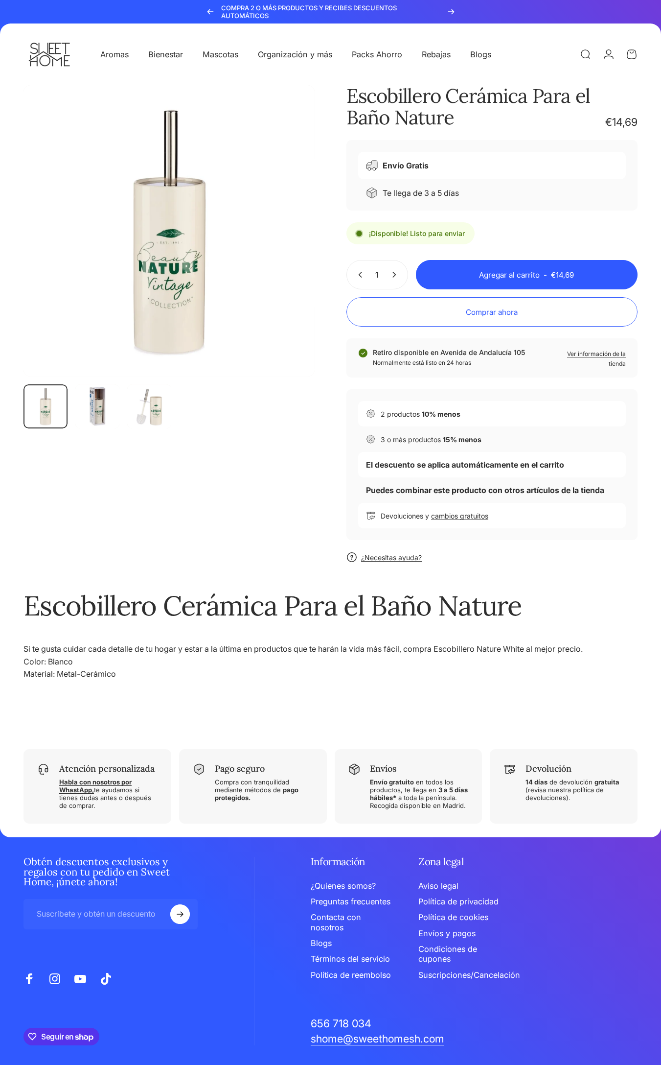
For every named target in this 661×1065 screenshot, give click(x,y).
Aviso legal (438, 886)
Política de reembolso (351, 975)
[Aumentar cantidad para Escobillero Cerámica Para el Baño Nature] (396, 274)
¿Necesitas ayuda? (391, 557)
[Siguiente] (451, 12)
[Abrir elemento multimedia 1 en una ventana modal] (169, 231)
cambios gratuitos (459, 516)
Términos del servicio (350, 959)
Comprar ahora (492, 312)
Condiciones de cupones (447, 954)
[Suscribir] (180, 914)
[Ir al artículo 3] (149, 406)
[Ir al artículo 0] (45, 406)
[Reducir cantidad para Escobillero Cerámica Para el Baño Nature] (358, 274)
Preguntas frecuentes (350, 901)
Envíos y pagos (447, 933)
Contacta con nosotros (336, 922)
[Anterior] (210, 12)
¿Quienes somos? (343, 886)
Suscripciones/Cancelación (469, 975)
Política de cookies (453, 917)
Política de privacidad (458, 901)
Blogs (321, 943)
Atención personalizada (107, 768)
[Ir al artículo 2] (97, 406)
